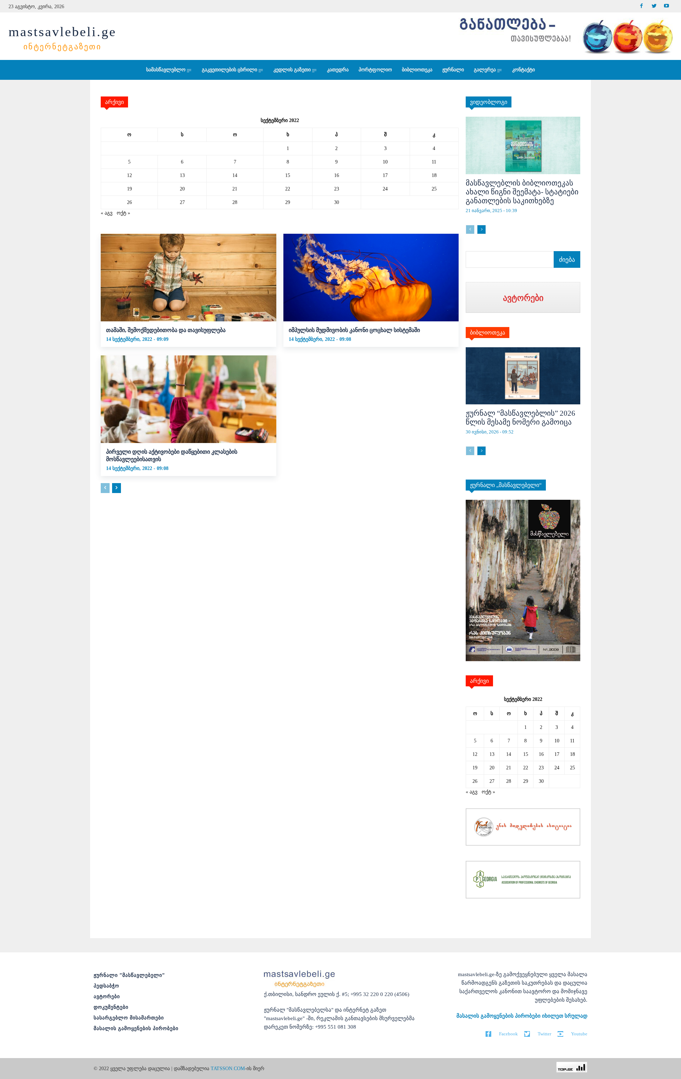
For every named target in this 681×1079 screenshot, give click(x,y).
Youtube (579, 1033)
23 (336, 189)
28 (234, 202)
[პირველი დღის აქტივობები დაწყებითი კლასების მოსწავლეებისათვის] (188, 399)
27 (182, 202)
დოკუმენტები (111, 1007)
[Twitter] (654, 6)
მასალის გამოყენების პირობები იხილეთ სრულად (521, 1016)
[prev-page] (105, 488)
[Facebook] (641, 6)
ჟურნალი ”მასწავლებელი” (129, 975)
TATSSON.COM (228, 1068)
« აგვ (106, 213)
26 (129, 202)
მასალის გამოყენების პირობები (136, 1028)
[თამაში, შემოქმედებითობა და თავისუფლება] (188, 277)
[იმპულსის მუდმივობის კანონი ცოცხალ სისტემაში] (371, 277)
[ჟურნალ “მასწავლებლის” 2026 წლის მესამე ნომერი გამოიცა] (523, 376)
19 (129, 189)
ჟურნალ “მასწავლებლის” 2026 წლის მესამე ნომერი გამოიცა (520, 417)
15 (287, 175)
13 (182, 175)
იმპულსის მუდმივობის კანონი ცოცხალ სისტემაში (354, 330)
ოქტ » (123, 213)
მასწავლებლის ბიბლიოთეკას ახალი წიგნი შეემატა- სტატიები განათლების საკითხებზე (522, 192)
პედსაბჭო (106, 986)
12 (129, 175)
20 (182, 189)
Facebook (508, 1033)
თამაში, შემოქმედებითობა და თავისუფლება (166, 330)
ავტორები (107, 996)
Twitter (544, 1033)
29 (287, 202)
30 (336, 202)
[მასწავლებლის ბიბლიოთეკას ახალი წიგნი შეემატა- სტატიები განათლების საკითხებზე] (523, 145)
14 (234, 175)
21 (234, 189)
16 (336, 175)
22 (287, 189)
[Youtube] (666, 6)
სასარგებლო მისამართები (129, 1017)
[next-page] (116, 488)
